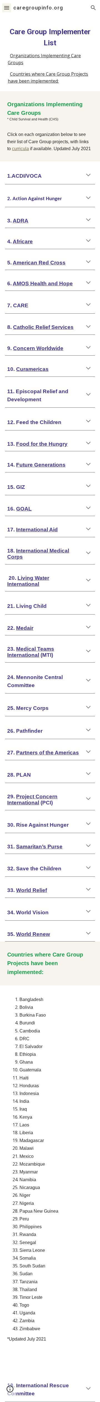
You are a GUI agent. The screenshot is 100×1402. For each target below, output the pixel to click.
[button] (6, 7)
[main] (50, 37)
